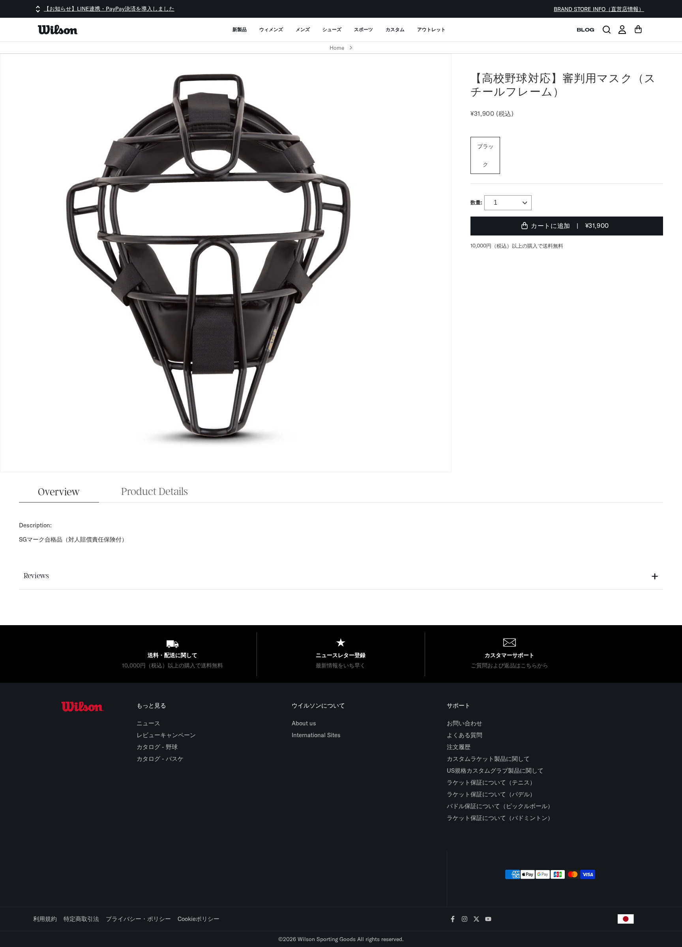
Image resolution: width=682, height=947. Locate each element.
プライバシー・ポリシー (138, 919)
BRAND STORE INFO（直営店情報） (599, 9)
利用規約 (45, 919)
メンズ (303, 29)
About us (304, 723)
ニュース (148, 723)
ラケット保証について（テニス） (491, 782)
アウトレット (431, 29)
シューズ (331, 29)
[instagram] (465, 920)
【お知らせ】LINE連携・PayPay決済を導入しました (109, 8)
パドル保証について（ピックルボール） (500, 806)
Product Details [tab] (154, 492)
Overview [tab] (59, 492)
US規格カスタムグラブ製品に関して (495, 770)
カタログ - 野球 (157, 747)
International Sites (316, 735)
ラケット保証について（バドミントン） (500, 818)
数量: (476, 202)
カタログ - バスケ (160, 758)
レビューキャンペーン (166, 735)
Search (607, 29)
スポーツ (363, 29)
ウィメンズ (271, 29)
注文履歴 (458, 747)
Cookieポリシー (198, 919)
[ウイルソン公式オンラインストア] (82, 707)
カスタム (395, 29)
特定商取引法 (81, 919)
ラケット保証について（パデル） (491, 794)
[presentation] (341, 473)
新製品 (239, 29)
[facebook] (453, 920)
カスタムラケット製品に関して (488, 758)
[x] (477, 920)
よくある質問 (464, 735)
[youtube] (488, 920)
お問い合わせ (464, 723)
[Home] (57, 30)
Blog (585, 30)
